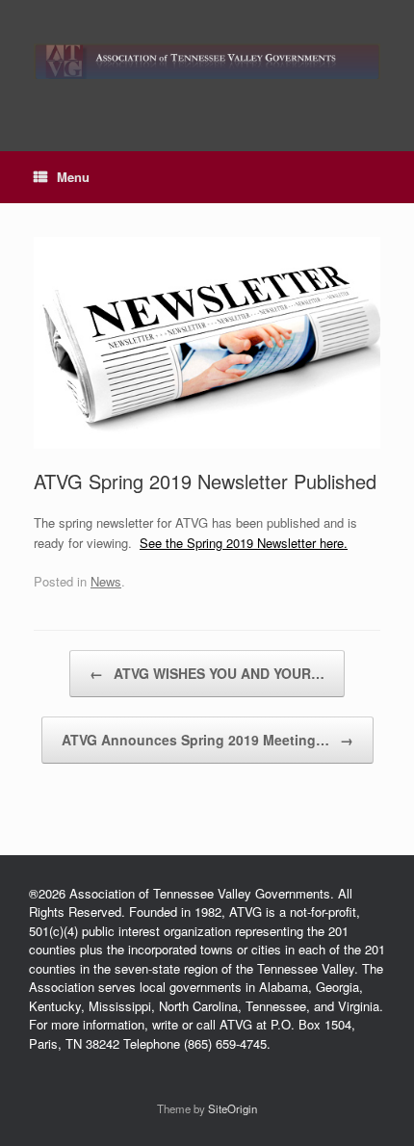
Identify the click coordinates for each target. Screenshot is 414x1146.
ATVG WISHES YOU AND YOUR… (207, 673)
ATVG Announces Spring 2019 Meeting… (207, 739)
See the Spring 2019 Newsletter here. (244, 543)
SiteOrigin (232, 1108)
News (106, 581)
